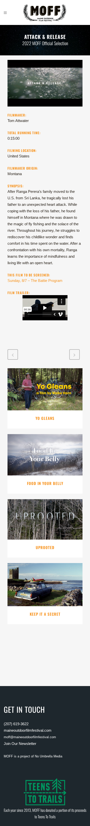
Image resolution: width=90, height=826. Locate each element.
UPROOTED (45, 547)
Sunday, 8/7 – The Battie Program (35, 280)
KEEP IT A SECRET (45, 614)
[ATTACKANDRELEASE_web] (45, 109)
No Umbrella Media (48, 756)
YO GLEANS (45, 418)
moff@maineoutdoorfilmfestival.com (30, 737)
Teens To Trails (47, 816)
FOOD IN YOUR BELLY (45, 483)
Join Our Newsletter (20, 743)
